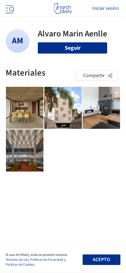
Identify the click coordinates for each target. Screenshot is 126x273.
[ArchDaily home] (63, 8)
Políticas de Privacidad (46, 259)
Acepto (101, 259)
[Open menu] (9, 8)
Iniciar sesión (105, 8)
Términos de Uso (17, 259)
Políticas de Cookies (20, 264)
